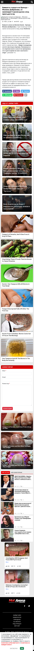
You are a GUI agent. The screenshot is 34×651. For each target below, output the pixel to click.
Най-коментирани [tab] (16, 472)
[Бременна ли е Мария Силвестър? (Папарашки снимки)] (7, 521)
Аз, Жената (17, 621)
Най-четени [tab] (5, 472)
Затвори (13, 648)
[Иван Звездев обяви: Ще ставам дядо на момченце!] (17, 114)
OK (22, 648)
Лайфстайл (17, 615)
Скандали (17, 619)
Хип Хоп (17, 626)
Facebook (8, 91)
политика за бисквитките (10, 643)
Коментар (6, 383)
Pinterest (19, 95)
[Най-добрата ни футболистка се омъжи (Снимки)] (17, 132)
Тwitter (26, 91)
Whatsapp (8, 95)
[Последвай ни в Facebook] (24, 606)
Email (4, 377)
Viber (17, 91)
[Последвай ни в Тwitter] (29, 606)
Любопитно (17, 617)
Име (4, 370)
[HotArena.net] (17, 601)
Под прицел (17, 623)
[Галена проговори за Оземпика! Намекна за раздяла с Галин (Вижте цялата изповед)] (7, 494)
